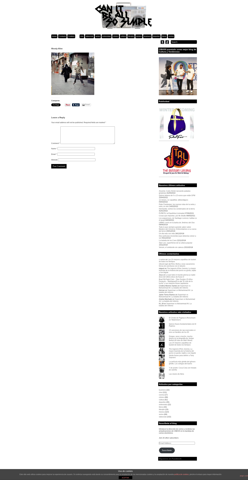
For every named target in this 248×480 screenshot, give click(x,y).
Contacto (62, 36)
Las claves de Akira (176, 374)
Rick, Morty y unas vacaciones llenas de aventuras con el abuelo (177, 265)
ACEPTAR (125, 478)
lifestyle (131, 36)
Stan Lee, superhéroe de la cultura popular (175, 243)
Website (54, 160)
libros (164, 36)
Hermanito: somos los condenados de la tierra (177, 209)
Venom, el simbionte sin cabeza (171, 247)
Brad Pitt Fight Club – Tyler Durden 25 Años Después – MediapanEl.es (176, 280)
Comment (55, 143)
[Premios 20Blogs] (178, 95)
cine (82, 36)
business (147, 36)
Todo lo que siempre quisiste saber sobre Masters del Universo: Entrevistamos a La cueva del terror (177, 229)
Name (54, 149)
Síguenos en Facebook (170, 459)
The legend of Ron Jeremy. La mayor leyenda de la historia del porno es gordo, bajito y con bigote (177, 270)
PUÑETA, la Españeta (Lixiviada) (172, 213)
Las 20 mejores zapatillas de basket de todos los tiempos (180, 344)
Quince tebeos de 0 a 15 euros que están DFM (177, 195)
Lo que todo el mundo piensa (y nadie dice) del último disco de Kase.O (177, 276)
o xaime (162, 260)
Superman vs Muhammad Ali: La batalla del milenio (174, 287)
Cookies (71, 36)
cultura (123, 36)
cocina (171, 36)
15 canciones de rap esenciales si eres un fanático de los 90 (182, 331)
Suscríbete (167, 450)
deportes (156, 36)
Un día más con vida (167, 234)
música (139, 36)
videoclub (89, 36)
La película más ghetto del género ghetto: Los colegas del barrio (182, 363)
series (97, 36)
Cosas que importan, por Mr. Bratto (172, 216)
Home (54, 36)
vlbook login (163, 264)
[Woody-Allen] (72, 94)
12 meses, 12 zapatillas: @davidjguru (173, 200)
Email (54, 154)
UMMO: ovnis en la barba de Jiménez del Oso (177, 223)
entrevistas (106, 36)
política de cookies (181, 474)
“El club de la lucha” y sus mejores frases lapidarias (176, 282)
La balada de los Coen (168, 240)
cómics (115, 36)
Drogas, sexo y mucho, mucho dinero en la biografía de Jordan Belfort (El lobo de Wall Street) (181, 338)
